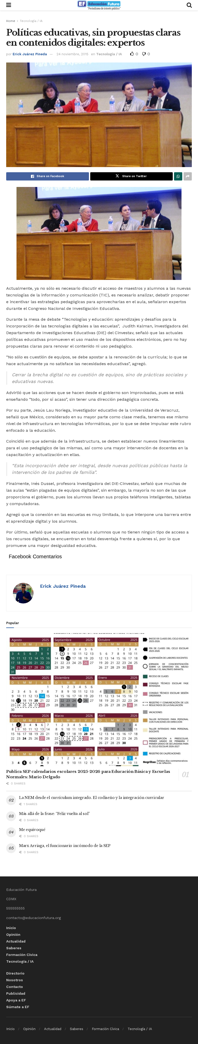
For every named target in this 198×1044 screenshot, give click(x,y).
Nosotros (14, 980)
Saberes (13, 948)
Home (10, 21)
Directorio (15, 973)
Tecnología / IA (31, 21)
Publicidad (15, 993)
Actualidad (16, 941)
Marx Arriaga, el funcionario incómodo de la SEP (65, 845)
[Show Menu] (8, 5)
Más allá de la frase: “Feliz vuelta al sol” (54, 813)
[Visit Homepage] (98, 5)
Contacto (14, 987)
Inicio (11, 928)
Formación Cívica (21, 955)
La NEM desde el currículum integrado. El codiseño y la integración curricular (91, 797)
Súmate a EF (17, 1007)
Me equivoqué (32, 829)
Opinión (13, 934)
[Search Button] (189, 5)
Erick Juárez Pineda (30, 54)
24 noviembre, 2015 (72, 54)
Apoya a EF (16, 1000)
